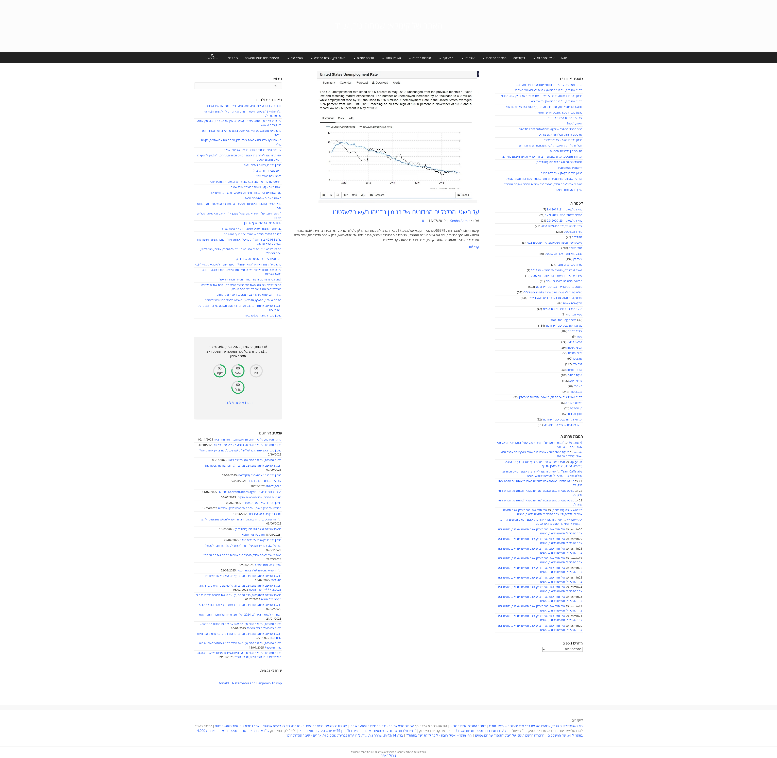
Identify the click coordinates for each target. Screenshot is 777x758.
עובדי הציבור (575, 331)
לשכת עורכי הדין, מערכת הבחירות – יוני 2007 (556, 276)
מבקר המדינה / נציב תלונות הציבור (562, 309)
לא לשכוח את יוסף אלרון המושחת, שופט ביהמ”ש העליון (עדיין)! (246, 192)
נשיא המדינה (574, 314)
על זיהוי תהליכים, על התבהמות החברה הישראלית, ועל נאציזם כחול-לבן (542, 156)
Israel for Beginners (563, 320)
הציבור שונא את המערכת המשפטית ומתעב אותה (382, 726)
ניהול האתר (388, 756)
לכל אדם (577, 364)
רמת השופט (575, 248)
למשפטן (577, 358)
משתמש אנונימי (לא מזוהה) (567, 510)
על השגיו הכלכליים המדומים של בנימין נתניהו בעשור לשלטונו (406, 212)
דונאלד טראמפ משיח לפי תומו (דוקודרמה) (559, 162)
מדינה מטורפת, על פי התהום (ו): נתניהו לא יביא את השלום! (548, 90)
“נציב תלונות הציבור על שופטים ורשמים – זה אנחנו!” (381, 731)
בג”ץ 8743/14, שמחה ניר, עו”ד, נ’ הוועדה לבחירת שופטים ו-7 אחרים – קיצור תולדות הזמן (345, 736)
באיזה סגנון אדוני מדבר (569, 264)
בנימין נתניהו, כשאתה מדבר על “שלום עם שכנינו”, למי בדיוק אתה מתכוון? (541, 96)
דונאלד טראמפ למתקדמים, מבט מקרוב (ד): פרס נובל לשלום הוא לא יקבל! (240, 605)
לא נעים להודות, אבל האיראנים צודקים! (560, 134)
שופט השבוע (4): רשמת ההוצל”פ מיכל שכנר (256, 187)
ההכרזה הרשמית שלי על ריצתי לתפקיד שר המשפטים (509, 736)
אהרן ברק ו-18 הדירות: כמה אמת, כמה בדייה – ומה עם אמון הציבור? (243, 106)
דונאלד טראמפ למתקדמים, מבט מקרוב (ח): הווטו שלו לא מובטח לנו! (544, 107)
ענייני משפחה (574, 347)
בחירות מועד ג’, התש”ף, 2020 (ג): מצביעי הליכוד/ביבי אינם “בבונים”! (243, 300)
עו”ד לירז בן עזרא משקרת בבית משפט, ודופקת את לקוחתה (248, 294)
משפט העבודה (573, 403)
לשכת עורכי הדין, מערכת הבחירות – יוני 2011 (556, 270)
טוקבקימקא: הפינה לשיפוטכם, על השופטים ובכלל (554, 242)
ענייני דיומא (575, 381)
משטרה (577, 386)
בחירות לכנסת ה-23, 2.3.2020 (564, 220)
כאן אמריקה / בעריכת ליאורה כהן (564, 325)
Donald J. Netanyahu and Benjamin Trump (250, 683)
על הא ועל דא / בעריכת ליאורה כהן (562, 419)
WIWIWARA (574, 519)
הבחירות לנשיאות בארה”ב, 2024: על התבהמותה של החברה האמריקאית (240, 614)
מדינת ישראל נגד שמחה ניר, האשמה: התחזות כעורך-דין (550, 397)
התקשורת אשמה (572, 303)
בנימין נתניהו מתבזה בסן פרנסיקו (263, 315)
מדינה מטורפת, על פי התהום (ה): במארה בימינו (555, 101)
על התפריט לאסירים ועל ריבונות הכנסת (259, 570)
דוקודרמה (519, 58)
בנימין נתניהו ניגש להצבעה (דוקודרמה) (560, 112)
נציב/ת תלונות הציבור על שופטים (563, 254)
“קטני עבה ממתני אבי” (268, 176)
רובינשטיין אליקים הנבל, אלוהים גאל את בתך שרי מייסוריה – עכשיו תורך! (535, 726)
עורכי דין (577, 259)
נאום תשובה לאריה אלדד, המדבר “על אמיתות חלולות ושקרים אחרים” (543, 184)
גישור (579, 336)
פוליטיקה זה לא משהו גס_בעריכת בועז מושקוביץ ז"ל (553, 292)
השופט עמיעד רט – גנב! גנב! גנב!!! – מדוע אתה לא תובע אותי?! (245, 182)
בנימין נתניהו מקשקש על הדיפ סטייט (561, 173)
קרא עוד (473, 247)
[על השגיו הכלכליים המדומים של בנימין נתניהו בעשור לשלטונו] (398, 137)
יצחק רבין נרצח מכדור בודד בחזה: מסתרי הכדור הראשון (250, 279)
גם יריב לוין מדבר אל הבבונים (566, 151)
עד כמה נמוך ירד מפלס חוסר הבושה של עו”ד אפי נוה (251, 150)
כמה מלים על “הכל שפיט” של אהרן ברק (258, 259)
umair (578, 452)
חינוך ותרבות (575, 414)
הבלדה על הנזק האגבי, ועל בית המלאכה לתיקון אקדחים (550, 145)
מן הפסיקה (576, 408)
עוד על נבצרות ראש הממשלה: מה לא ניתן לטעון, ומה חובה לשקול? (544, 178)
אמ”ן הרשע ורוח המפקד (568, 190)
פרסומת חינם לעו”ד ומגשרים (262, 58)
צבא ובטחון (576, 392)
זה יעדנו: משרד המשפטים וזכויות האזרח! (482, 731)
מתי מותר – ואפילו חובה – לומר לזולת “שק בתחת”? (439, 736)
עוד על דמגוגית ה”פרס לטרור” (565, 118)
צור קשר (233, 58)
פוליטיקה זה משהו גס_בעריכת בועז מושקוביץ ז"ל (555, 298)
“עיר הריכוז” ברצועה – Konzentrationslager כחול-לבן (550, 129)
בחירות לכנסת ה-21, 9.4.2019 (564, 209)
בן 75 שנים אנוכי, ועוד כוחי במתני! (321, 731)
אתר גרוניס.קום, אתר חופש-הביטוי (237, 726)
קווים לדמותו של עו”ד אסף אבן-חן (262, 223)
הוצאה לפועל (574, 342)
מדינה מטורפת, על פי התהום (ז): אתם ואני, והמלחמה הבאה (548, 85)
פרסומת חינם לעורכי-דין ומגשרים (564, 281)
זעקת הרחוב (575, 375)
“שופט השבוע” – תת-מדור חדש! (263, 198)
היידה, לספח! (574, 123)
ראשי (564, 58)
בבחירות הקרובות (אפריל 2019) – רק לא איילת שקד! (251, 228)
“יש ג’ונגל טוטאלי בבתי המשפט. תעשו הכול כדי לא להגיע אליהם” (305, 726)
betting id (575, 442)
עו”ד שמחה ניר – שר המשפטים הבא (245, 731)
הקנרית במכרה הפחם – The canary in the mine (251, 234)
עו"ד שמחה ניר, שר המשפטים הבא (562, 226)
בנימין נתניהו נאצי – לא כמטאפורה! (562, 140)
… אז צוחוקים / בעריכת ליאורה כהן (562, 425)
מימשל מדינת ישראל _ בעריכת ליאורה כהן (559, 287)
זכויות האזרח (575, 353)
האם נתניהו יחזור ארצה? (267, 170)
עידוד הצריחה (574, 370)
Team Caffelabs (571, 471)
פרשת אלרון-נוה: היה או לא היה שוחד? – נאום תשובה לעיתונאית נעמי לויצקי (238, 264)
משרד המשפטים (573, 232)
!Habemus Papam (570, 168)
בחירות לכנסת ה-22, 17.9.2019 (563, 215)
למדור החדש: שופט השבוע (468, 726)
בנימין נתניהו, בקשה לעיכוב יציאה (262, 165)
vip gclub (576, 462)
